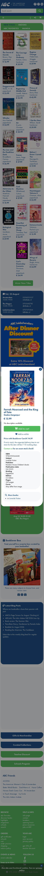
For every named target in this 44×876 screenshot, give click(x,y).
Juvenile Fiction (15, 498)
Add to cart (23, 428)
